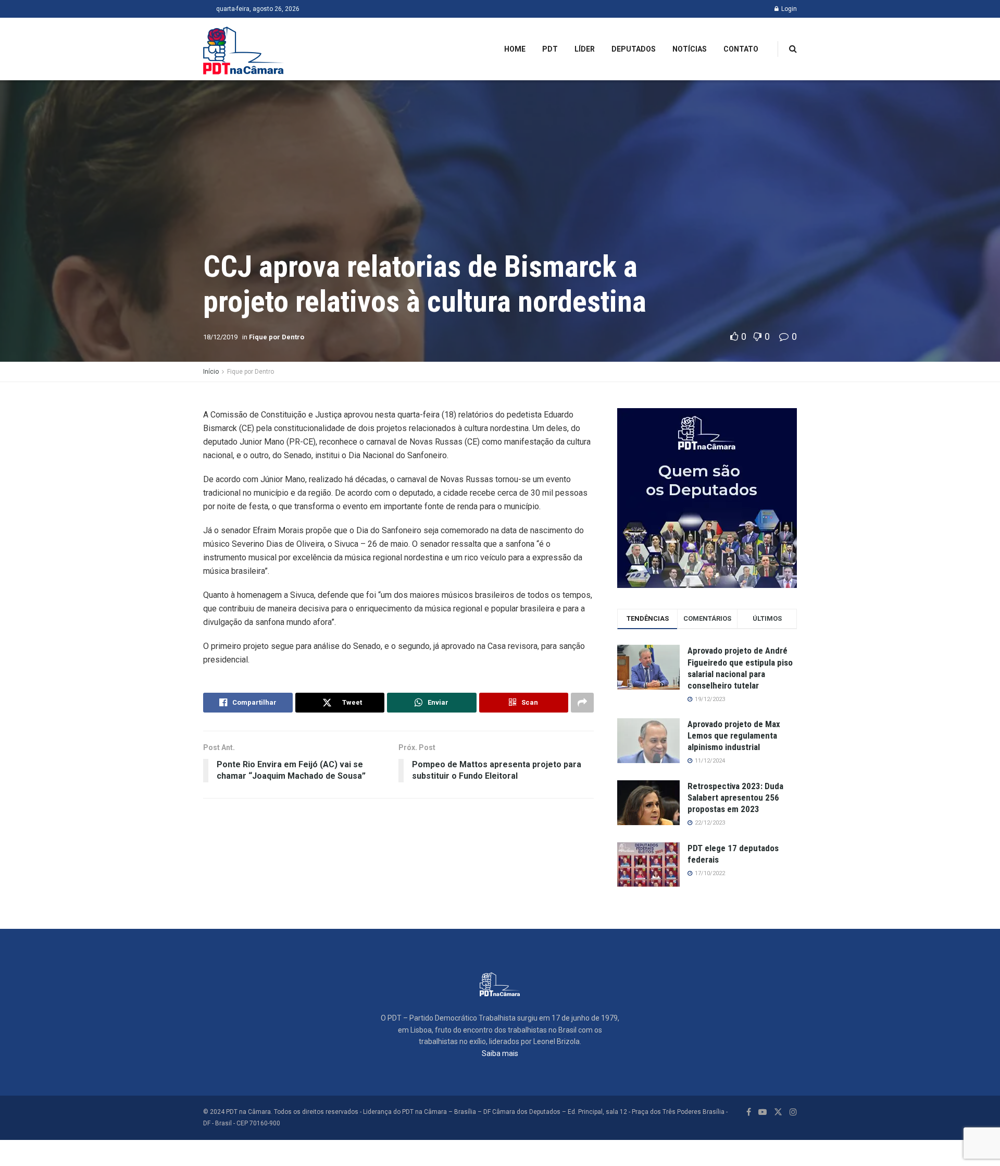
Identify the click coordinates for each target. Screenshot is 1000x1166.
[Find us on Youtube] (762, 1112)
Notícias (689, 49)
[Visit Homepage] (243, 49)
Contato (740, 49)
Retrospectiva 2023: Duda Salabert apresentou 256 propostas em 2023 (735, 797)
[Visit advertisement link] (707, 498)
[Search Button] (793, 49)
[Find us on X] (778, 1112)
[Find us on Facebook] (748, 1112)
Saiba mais (500, 1053)
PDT (550, 49)
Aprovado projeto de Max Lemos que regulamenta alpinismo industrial (734, 735)
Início (211, 371)
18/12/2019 (220, 337)
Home (515, 49)
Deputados (633, 49)
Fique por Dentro (276, 337)
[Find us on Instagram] (793, 1112)
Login (788, 9)
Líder (584, 49)
